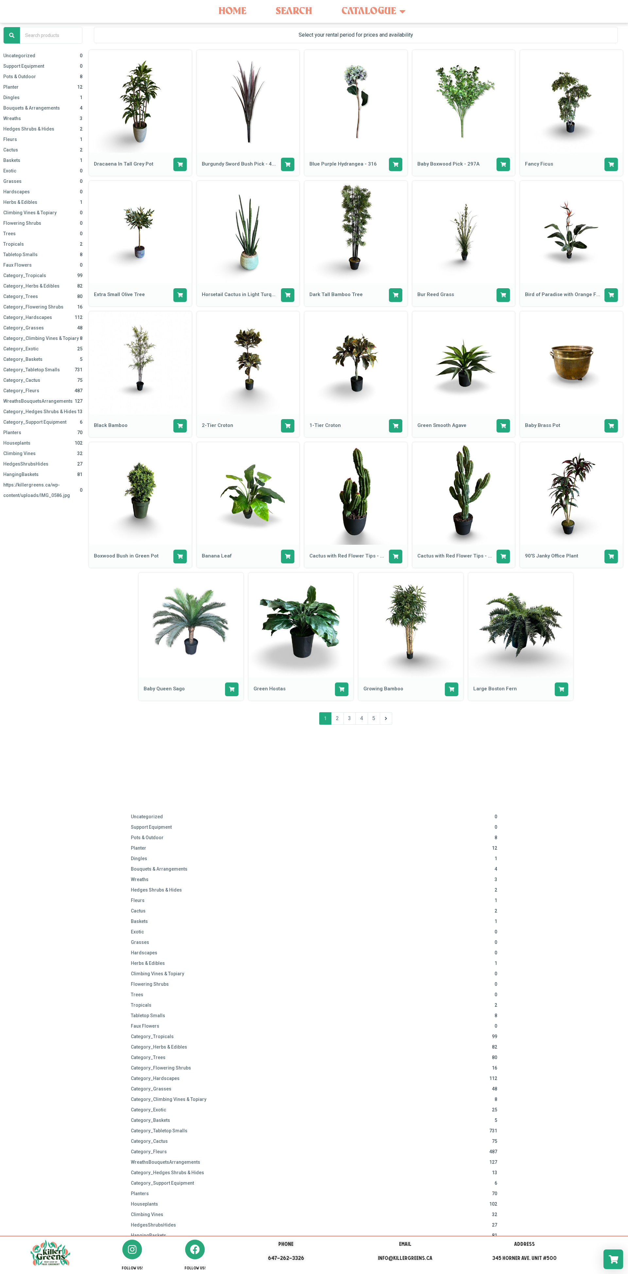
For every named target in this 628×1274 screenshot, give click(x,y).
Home (232, 11)
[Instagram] (132, 1249)
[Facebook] (195, 1249)
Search (294, 11)
